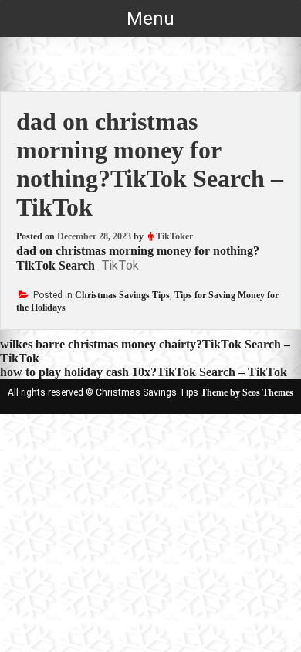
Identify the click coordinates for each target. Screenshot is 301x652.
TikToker (174, 236)
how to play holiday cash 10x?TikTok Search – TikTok (143, 372)
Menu (150, 18)
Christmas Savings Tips (122, 295)
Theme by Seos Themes (247, 392)
